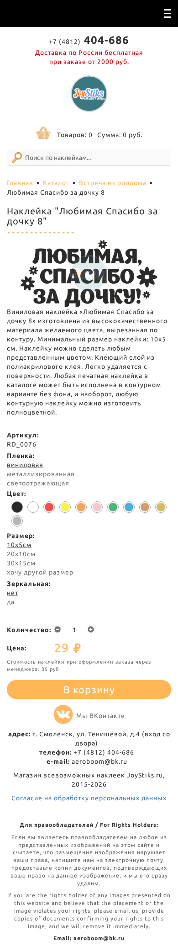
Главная (20, 182)
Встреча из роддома (113, 182)
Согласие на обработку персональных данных (89, 798)
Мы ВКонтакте (100, 715)
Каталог (56, 182)
